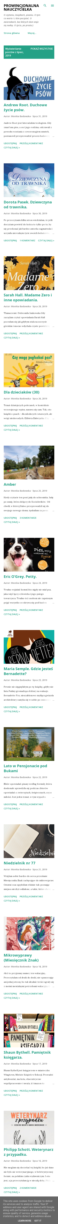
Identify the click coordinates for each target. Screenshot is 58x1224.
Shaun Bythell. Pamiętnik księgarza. (27, 1055)
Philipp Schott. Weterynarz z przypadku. (28, 1152)
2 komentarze (28, 1187)
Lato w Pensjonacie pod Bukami (25, 768)
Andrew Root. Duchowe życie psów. (25, 107)
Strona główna (12, 33)
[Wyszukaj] (45, 5)
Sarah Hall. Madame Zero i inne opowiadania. (28, 297)
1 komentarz (27, 240)
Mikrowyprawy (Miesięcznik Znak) (21, 958)
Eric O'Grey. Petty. (20, 576)
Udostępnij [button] (10, 143)
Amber (10, 484)
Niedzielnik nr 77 (19, 862)
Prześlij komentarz (31, 143)
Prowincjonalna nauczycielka (21, 7)
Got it (37, 1221)
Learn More (24, 1221)
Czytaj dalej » (12, 147)
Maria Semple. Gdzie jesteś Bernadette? (28, 671)
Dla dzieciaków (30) (21, 392)
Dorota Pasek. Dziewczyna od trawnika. (28, 204)
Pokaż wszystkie (42, 48)
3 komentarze (28, 517)
